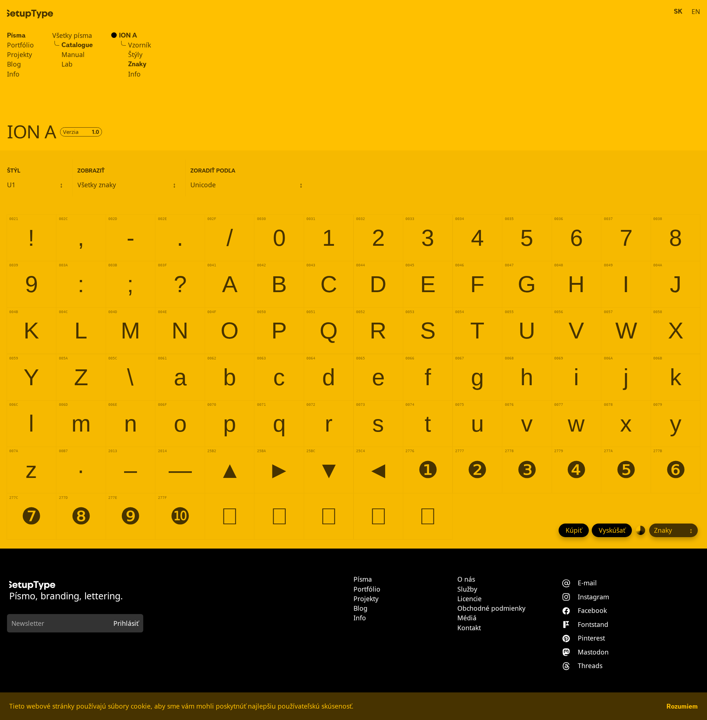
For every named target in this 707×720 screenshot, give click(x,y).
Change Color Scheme (640, 530)
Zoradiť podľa (212, 170)
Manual (73, 55)
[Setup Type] (30, 14)
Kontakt (469, 628)
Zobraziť (91, 170)
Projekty (19, 55)
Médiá (466, 618)
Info (13, 74)
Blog (14, 64)
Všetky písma (72, 35)
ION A (128, 35)
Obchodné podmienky (491, 608)
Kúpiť (574, 530)
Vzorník (139, 45)
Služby (467, 589)
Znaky (137, 64)
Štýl (13, 170)
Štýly (135, 55)
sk (678, 11)
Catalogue (77, 45)
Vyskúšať (612, 530)
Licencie (469, 599)
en (696, 11)
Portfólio (20, 45)
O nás (466, 579)
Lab (67, 64)
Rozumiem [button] (682, 706)
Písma (16, 35)
